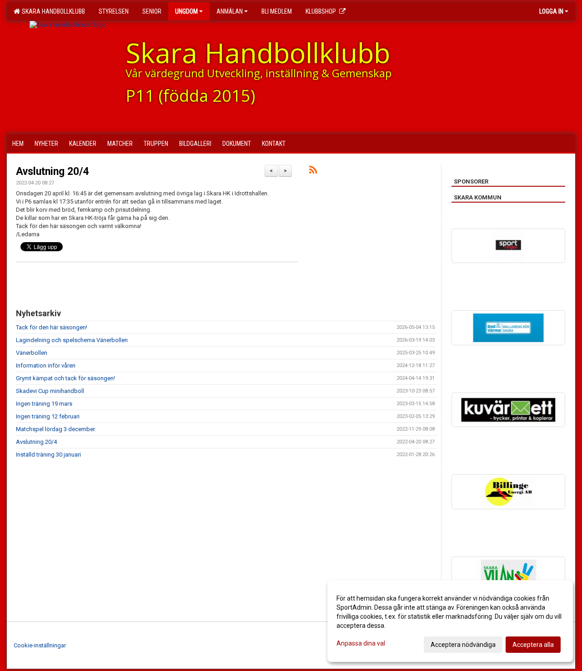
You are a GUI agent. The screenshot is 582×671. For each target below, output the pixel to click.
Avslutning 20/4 (52, 171)
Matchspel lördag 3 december (55, 429)
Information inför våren (45, 365)
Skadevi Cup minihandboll (50, 391)
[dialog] (450, 621)
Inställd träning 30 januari (48, 454)
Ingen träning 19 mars (44, 403)
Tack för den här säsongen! (51, 327)
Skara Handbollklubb (52, 11)
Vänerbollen (31, 352)
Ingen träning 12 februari (48, 416)
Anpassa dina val (360, 643)
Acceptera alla (533, 644)
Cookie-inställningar (40, 645)
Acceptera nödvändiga (463, 644)
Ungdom (186, 11)
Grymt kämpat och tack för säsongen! (65, 378)
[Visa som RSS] (313, 171)
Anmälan (229, 11)
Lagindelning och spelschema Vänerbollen (72, 340)
